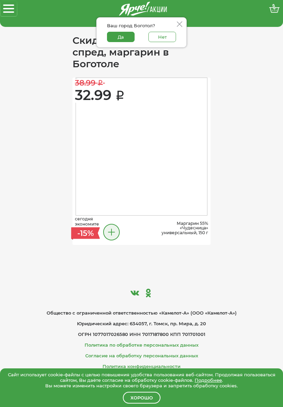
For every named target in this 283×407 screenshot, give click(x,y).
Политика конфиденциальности (141, 366)
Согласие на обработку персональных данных (141, 355)
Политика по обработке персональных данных (141, 345)
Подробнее (208, 380)
